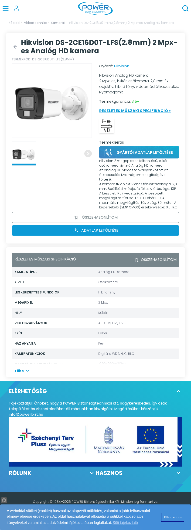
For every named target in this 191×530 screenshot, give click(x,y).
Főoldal (14, 22)
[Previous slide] (15, 153)
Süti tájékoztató (125, 523)
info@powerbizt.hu (26, 414)
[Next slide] (88, 153)
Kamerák (58, 22)
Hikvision (121, 66)
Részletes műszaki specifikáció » (135, 110)
